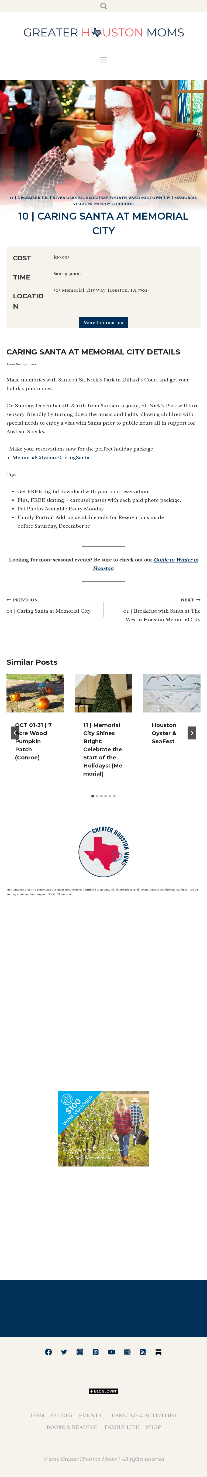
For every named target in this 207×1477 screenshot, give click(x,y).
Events (90, 1415)
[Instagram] (80, 1352)
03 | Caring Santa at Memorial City (48, 605)
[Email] (127, 1352)
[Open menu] (103, 60)
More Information (103, 322)
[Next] (192, 732)
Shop (153, 1427)
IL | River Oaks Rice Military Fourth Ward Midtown (104, 197)
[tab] (92, 796)
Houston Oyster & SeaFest (164, 733)
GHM (37, 1415)
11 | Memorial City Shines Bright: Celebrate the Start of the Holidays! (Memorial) (102, 749)
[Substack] (158, 1352)
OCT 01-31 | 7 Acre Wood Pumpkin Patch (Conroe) (33, 741)
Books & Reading (72, 1427)
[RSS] (143, 1352)
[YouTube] (111, 1352)
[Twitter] (64, 1352)
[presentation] (35, 693)
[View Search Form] (104, 6)
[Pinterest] (95, 1352)
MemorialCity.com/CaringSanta (50, 457)
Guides (61, 1415)
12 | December (25, 197)
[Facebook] (48, 1352)
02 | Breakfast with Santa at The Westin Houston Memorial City (162, 610)
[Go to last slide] (15, 732)
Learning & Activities (142, 1415)
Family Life (121, 1427)
